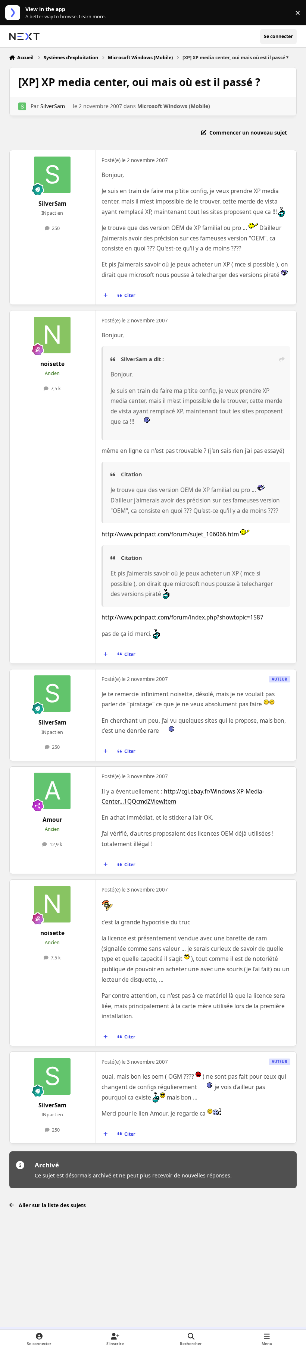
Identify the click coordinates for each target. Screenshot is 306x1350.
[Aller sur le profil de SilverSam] (22, 106)
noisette (52, 364)
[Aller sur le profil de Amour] (52, 791)
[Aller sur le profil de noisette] (52, 335)
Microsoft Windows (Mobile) (173, 106)
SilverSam (52, 106)
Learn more (14, 12)
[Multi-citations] (105, 296)
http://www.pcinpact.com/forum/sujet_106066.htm (170, 534)
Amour (52, 820)
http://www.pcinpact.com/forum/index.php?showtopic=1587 (182, 617)
